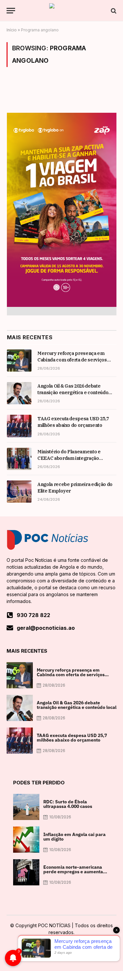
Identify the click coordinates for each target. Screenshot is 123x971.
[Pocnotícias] (61, 10)
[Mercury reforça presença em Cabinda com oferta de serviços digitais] (19, 360)
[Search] (113, 10)
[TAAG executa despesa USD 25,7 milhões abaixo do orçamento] (19, 426)
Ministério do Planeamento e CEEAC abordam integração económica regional (69, 458)
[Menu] (11, 10)
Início (12, 29)
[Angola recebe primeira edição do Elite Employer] (19, 491)
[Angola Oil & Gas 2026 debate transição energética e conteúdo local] (19, 393)
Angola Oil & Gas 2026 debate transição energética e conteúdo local (72, 392)
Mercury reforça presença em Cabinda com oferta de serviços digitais (72, 359)
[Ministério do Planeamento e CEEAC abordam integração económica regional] (19, 459)
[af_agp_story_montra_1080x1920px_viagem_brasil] (61, 305)
